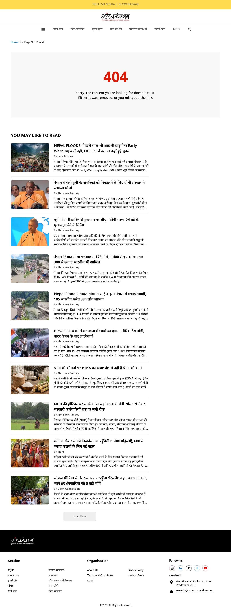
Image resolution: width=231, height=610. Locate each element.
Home (14, 42)
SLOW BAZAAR (129, 5)
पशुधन (11, 570)
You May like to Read (36, 136)
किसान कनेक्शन (56, 570)
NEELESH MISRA (103, 5)
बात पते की (116, 29)
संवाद (10, 586)
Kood (90, 581)
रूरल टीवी (159, 29)
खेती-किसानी (77, 29)
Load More (79, 516)
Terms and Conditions (100, 575)
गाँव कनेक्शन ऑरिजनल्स (60, 581)
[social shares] (172, 568)
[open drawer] (43, 29)
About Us (92, 570)
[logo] (115, 16)
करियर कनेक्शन (138, 29)
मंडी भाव (12, 591)
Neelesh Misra (136, 575)
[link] (80, 159)
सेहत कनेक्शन (55, 591)
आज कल (58, 29)
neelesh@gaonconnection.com (194, 590)
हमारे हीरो (97, 29)
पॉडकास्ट (53, 575)
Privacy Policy (135, 570)
